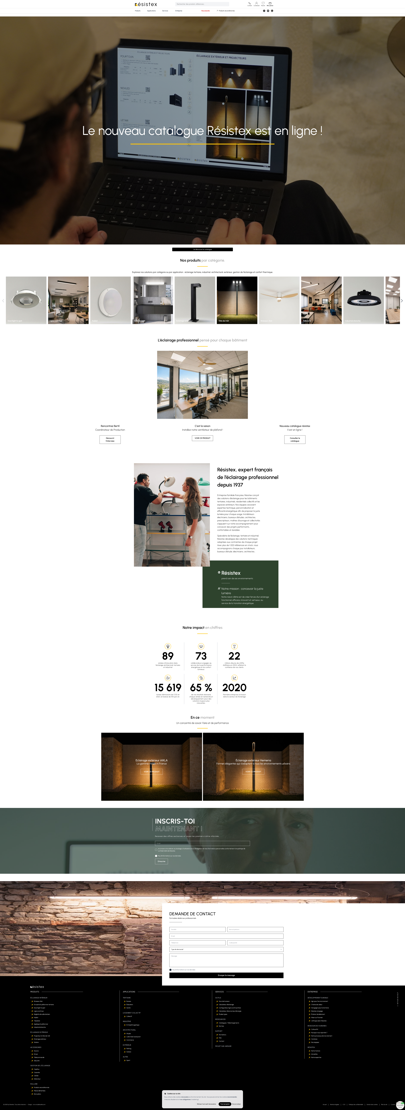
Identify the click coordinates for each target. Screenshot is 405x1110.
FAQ (220, 1038)
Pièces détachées (39, 1091)
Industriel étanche (40, 1027)
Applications (151, 11)
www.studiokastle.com (39, 1104)
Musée (128, 1033)
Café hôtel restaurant (133, 1037)
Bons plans (37, 1094)
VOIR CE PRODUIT (202, 438)
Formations (222, 1035)
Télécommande (39, 1057)
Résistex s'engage (317, 1011)
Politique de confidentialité (356, 1104)
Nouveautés (205, 11)
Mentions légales (334, 1104)
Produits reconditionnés (227, 11)
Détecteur (37, 1079)
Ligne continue (39, 1011)
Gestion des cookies (372, 1104)
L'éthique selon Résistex (319, 1021)
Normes (221, 1026)
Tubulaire (37, 1021)
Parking (128, 1048)
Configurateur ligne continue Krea (230, 1008)
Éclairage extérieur (40, 1039)
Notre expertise (316, 1057)
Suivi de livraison (224, 1001)
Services (165, 11)
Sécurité (36, 1061)
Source (36, 1051)
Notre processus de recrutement (321, 1036)
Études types (223, 1014)
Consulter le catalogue (295, 439)
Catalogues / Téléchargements (229, 1023)
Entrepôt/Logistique (132, 1025)
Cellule (36, 1076)
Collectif (129, 1016)
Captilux (36, 1069)
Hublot (36, 1017)
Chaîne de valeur (316, 1004)
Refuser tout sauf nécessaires (206, 1104)
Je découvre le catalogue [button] (202, 249)
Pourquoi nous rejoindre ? (319, 1033)
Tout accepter (225, 1104)
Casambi (37, 1072)
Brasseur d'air (38, 1001)
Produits (137, 11)
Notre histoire (315, 1051)
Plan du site (384, 1104)
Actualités (314, 1054)
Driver (36, 1054)
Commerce (130, 1040)
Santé (128, 1008)
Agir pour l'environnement (319, 1001)
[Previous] (3, 301)
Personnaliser (236, 1104)
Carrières (314, 1039)
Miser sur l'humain (317, 1017)
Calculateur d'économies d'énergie (230, 1011)
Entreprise (178, 11)
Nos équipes (315, 1042)
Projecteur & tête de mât (42, 1036)
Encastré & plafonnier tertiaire (44, 1004)
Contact (221, 1041)
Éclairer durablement (318, 1014)
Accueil (325, 1104)
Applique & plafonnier (41, 1024)
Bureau (128, 1001)
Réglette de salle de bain (42, 1014)
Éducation (129, 1004)
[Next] (402, 301)
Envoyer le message (226, 975)
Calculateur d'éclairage (226, 1004)
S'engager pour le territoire (320, 1008)
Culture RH (314, 1029)
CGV (344, 1104)
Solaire (36, 1042)
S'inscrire (161, 861)
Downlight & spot (39, 1008)
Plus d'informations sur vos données (169, 856)
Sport (128, 1060)
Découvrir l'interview (110, 439)
